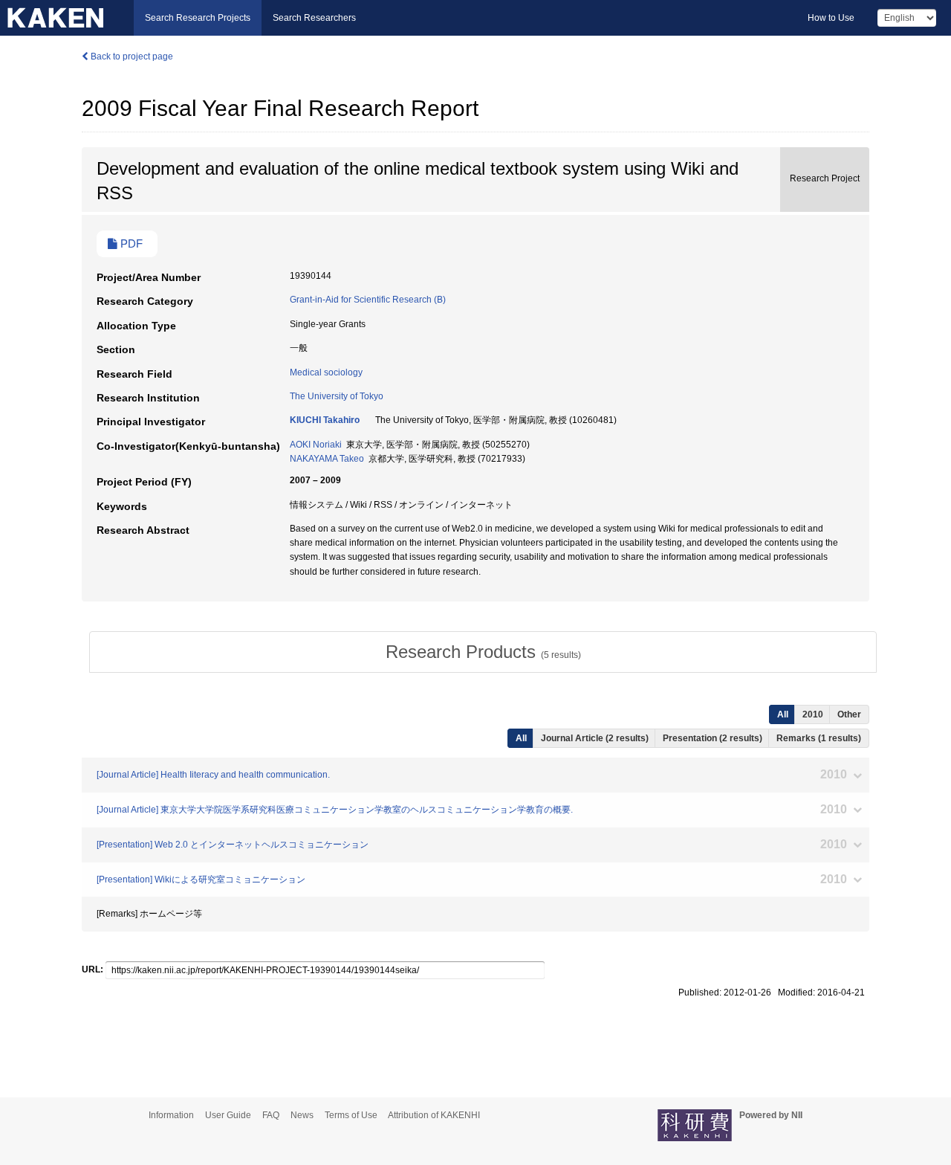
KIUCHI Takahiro (325, 420)
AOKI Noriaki (316, 444)
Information (171, 1115)
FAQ (270, 1115)
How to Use (831, 18)
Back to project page (130, 56)
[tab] (483, 652)
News (302, 1115)
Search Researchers (314, 18)
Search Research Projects (197, 18)
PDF (130, 244)
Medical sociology (326, 372)
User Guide (228, 1115)
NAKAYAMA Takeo (327, 459)
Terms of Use (351, 1115)
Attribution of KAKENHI (434, 1115)
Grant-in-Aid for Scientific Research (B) (368, 299)
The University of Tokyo (336, 396)
